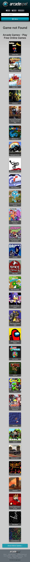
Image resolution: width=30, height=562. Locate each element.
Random (21, 10)
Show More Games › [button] (15, 546)
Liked (14, 10)
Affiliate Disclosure (22, 554)
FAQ (25, 556)
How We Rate (7, 556)
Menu (16, 19)
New (8, 10)
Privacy (10, 557)
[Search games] (27, 14)
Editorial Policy (12, 554)
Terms (14, 557)
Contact (20, 557)
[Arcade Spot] (15, 5)
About (5, 554)
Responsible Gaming (17, 556)
